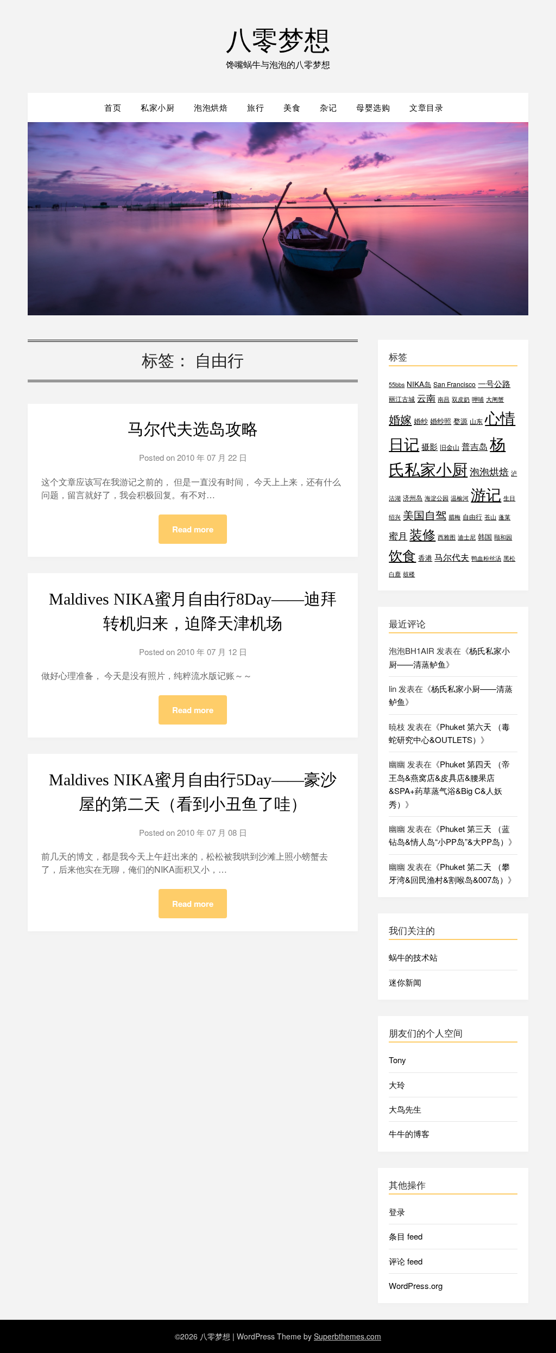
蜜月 (398, 535)
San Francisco (454, 384)
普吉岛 (475, 446)
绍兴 (395, 517)
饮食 (402, 554)
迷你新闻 (405, 982)
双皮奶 (461, 399)
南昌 (444, 399)
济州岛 (412, 497)
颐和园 (503, 537)
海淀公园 (436, 498)
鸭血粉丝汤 (486, 558)
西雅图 (447, 537)
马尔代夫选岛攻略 (193, 429)
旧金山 (449, 447)
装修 (422, 534)
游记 (486, 494)
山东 (476, 420)
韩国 (485, 536)
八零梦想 (278, 38)
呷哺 (478, 399)
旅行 (255, 107)
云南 (426, 397)
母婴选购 (373, 107)
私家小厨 (157, 107)
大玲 (397, 1084)
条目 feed (405, 1236)
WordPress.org (416, 1285)
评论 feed (405, 1261)
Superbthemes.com (347, 1336)
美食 (291, 107)
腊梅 (454, 517)
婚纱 (421, 421)
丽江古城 (402, 398)
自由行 (472, 516)
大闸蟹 (495, 399)
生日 (509, 498)
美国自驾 (424, 515)
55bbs (397, 384)
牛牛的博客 (409, 1133)
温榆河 (460, 498)
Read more (192, 529)
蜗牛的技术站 (413, 957)
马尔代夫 (451, 557)
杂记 (328, 107)
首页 (112, 107)
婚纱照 (440, 421)
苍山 (490, 517)
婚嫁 (400, 419)
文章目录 (426, 107)
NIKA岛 (419, 384)
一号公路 (494, 383)
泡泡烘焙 (211, 107)
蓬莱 (504, 517)
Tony (397, 1059)
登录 (397, 1211)
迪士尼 (467, 537)
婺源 (460, 421)
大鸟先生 (405, 1109)
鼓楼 (409, 574)
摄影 (429, 446)
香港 (425, 557)
